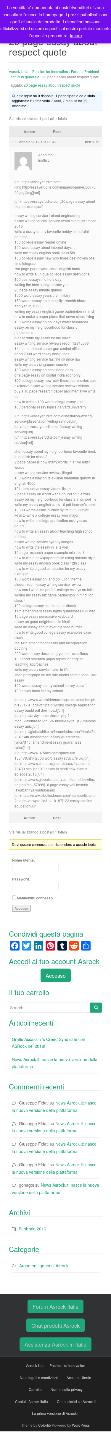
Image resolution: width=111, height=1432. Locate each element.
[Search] (96, 1008)
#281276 (92, 141)
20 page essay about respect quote (52, 84)
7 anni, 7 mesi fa (64, 100)
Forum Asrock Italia (55, 1306)
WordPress (81, 1425)
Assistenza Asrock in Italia (55, 1344)
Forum (76, 71)
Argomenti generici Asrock (43, 1266)
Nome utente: (23, 860)
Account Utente (79, 1377)
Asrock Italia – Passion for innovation (38, 71)
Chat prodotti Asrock (55, 1325)
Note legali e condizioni (39, 1377)
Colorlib (44, 1425)
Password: (21, 879)
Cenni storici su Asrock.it (76, 1401)
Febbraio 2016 (32, 1229)
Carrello (35, 1389)
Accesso (21, 908)
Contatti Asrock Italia (31, 1401)
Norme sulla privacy (67, 1389)
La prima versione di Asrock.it (55, 1413)
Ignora (76, 35)
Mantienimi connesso (35, 898)
